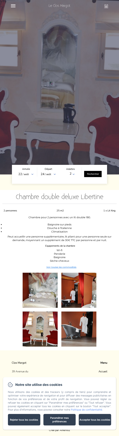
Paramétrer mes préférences (59, 419)
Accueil (103, 371)
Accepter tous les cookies (94, 419)
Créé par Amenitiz (59, 430)
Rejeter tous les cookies (24, 419)
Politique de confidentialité (86, 409)
